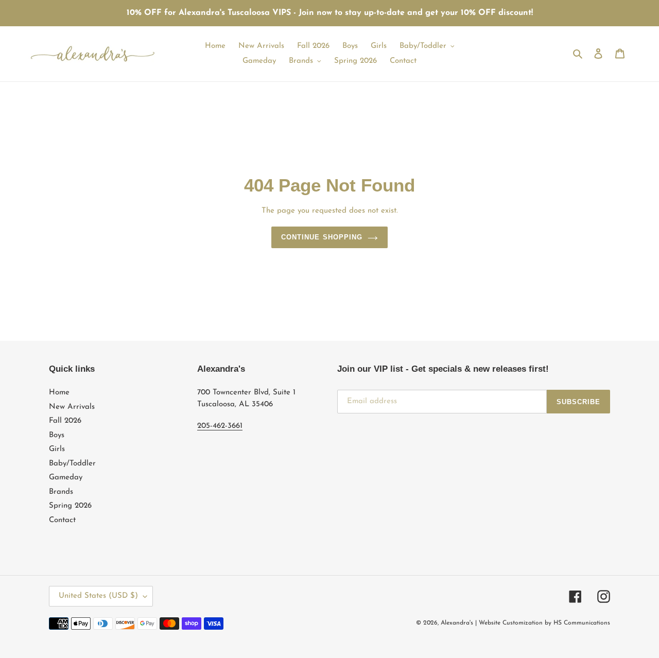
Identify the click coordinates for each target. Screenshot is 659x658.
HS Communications (581, 623)
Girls (57, 449)
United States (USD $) (98, 596)
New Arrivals (72, 407)
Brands (61, 492)
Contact (62, 520)
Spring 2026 (70, 506)
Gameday (65, 477)
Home (59, 392)
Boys (56, 435)
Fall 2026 (65, 421)
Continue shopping (321, 237)
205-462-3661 (219, 426)
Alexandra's (457, 623)
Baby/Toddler (72, 463)
